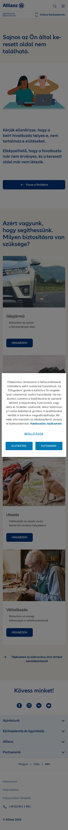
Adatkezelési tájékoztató (46, 423)
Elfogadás (48, 445)
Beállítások (34, 434)
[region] (34, 415)
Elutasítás (19, 445)
